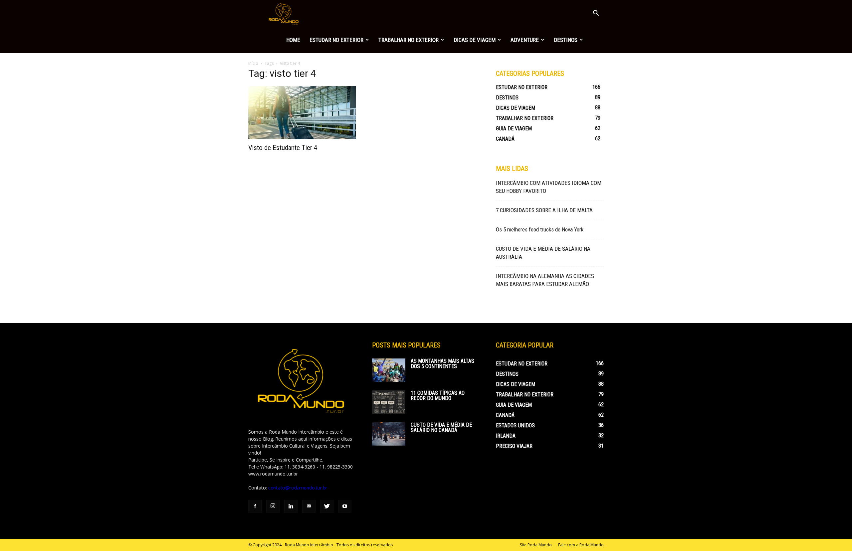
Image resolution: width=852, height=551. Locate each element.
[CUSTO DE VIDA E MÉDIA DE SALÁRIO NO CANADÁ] (388, 434)
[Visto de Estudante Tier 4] (302, 112)
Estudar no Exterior (336, 40)
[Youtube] (344, 506)
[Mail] (309, 506)
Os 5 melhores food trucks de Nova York (539, 229)
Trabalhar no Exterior (408, 40)
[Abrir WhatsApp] (835, 534)
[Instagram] (273, 506)
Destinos (565, 40)
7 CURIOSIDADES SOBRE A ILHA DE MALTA (544, 210)
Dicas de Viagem (475, 40)
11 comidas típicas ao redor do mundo (438, 395)
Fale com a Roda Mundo (581, 545)
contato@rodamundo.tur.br (297, 487)
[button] (596, 14)
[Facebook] (255, 506)
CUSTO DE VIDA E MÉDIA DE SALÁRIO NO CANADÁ (441, 427)
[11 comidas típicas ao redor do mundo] (388, 402)
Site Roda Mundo (536, 545)
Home (293, 40)
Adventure (525, 40)
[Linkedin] (291, 506)
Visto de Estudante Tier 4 (282, 148)
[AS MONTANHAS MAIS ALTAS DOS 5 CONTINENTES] (388, 370)
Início (253, 63)
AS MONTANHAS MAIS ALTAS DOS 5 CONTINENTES (442, 363)
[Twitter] (326, 506)
